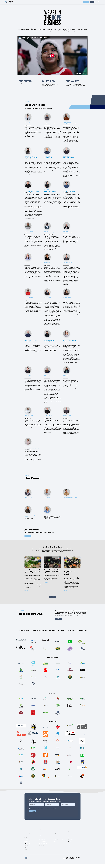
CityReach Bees (41, 845)
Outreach (40, 837)
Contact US (26, 849)
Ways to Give (74, 1)
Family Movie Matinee (57, 833)
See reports (58, 618)
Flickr (70, 837)
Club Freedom (41, 833)
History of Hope (27, 833)
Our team (26, 835)
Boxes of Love (56, 837)
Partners (26, 847)
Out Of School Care (42, 841)
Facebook (71, 839)
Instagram (71, 841)
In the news (26, 839)
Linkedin (70, 831)
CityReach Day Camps (43, 843)
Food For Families (42, 831)
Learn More (28, 535)
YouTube (70, 833)
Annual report (27, 841)
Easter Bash (55, 831)
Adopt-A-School (42, 835)
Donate (92, 1)
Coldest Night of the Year (58, 839)
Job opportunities (27, 837)
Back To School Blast (57, 835)
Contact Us (79, 1)
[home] (9, 2)
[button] (56, 2)
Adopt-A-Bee (55, 841)
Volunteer (86, 1)
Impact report (27, 843)
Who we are (26, 831)
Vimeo (70, 835)
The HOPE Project (42, 839)
